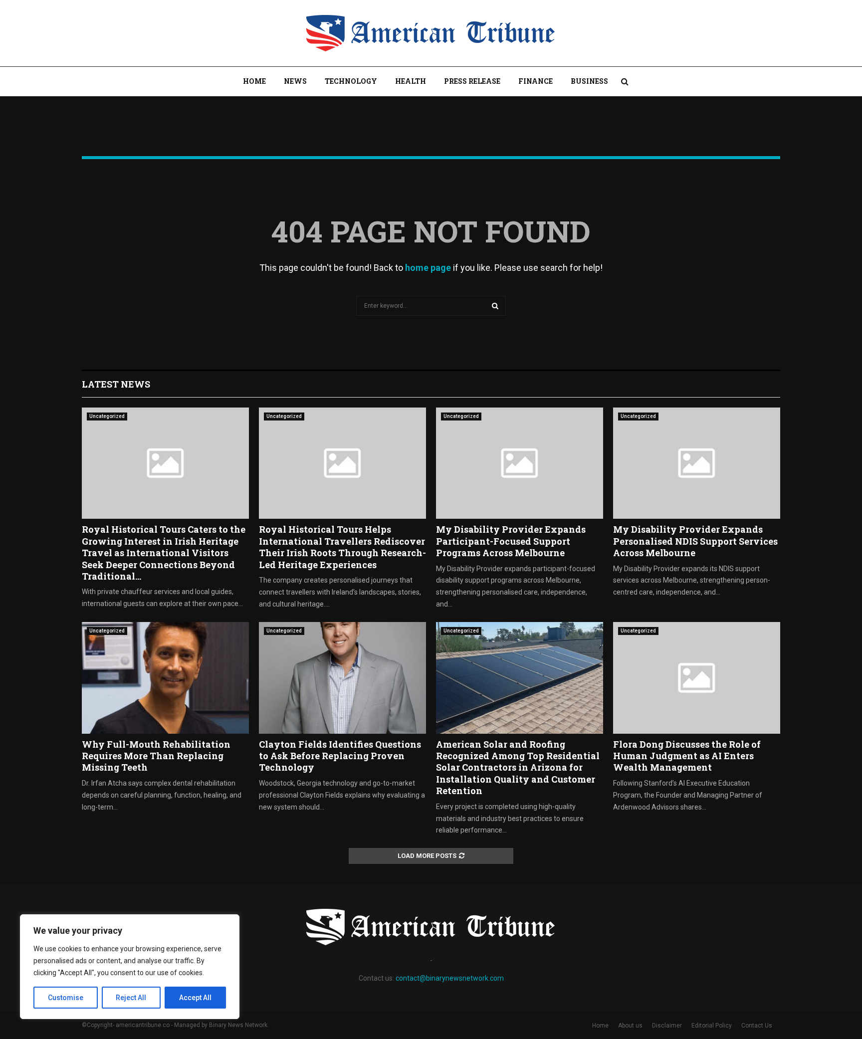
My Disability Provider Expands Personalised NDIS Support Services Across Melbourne (695, 541)
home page (428, 267)
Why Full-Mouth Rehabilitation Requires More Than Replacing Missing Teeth (156, 756)
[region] (129, 966)
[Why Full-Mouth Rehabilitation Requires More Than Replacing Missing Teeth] (165, 677)
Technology (351, 81)
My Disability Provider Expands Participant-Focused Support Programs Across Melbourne (511, 541)
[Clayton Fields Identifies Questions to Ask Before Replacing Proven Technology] (342, 677)
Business (589, 81)
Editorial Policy (711, 1025)
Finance (535, 81)
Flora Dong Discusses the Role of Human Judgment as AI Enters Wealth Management (687, 756)
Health (410, 81)
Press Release (472, 81)
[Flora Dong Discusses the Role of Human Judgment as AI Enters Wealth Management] (696, 677)
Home (254, 81)
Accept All (195, 998)
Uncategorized (107, 416)
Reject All (131, 998)
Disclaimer (667, 1025)
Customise (65, 998)
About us (630, 1025)
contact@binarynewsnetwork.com (450, 978)
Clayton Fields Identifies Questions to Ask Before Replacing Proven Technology (340, 756)
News (295, 81)
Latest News (116, 384)
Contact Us (756, 1025)
